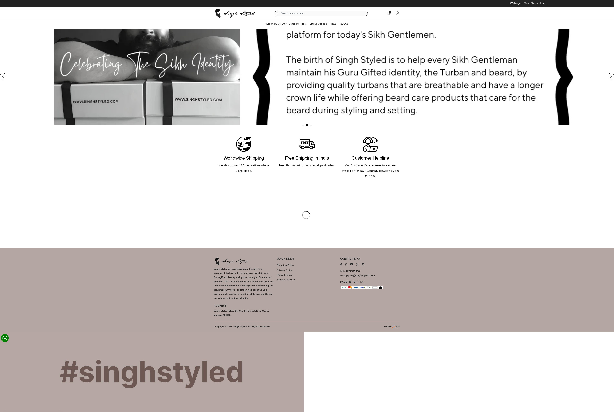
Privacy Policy (284, 270)
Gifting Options (318, 24)
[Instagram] (346, 264)
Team (334, 24)
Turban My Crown (275, 24)
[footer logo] (244, 261)
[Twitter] (357, 264)
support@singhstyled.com (359, 275)
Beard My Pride (297, 24)
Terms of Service (286, 279)
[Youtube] (351, 264)
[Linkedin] (363, 264)
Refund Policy (284, 275)
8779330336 (352, 271)
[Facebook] (341, 264)
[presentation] (3, 76)
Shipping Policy (285, 265)
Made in (388, 326)
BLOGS (344, 24)
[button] (303, 125)
